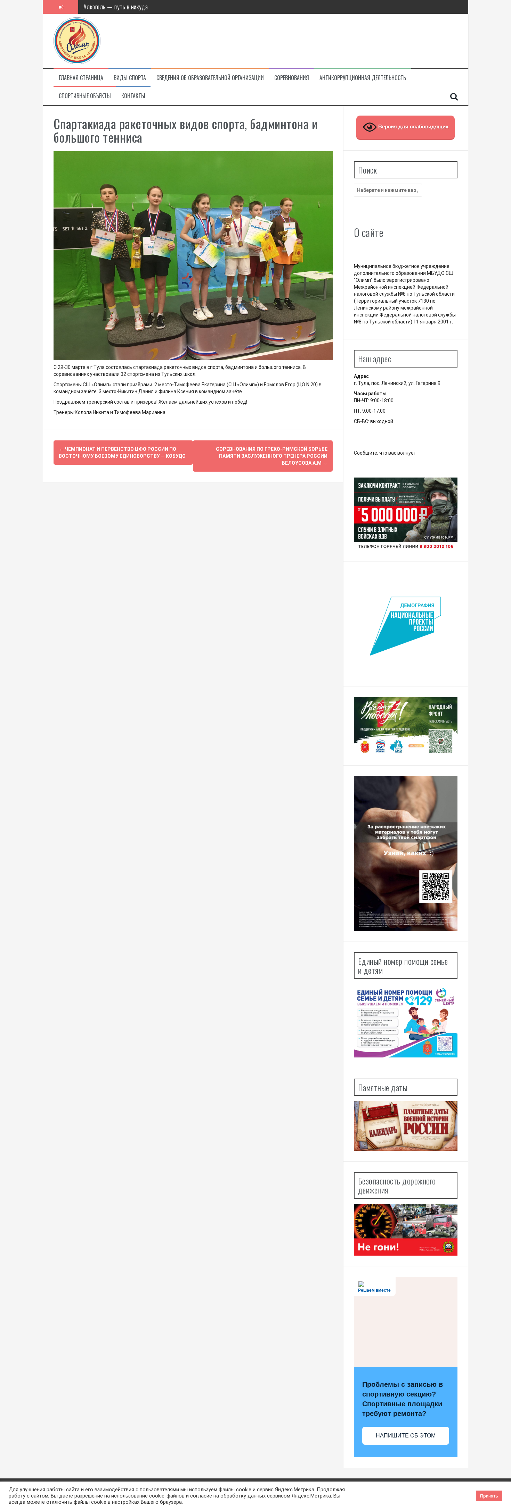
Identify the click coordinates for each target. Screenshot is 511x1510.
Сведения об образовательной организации (210, 78)
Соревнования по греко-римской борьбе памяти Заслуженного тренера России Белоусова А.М (271, 456)
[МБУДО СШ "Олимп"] (77, 40)
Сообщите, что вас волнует (385, 453)
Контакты (133, 96)
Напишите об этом (406, 1436)
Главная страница (81, 78)
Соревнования (291, 78)
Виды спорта (130, 78)
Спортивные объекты (85, 96)
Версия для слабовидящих (412, 126)
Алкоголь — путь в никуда (115, 6)
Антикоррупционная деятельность (362, 78)
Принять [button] (489, 1496)
